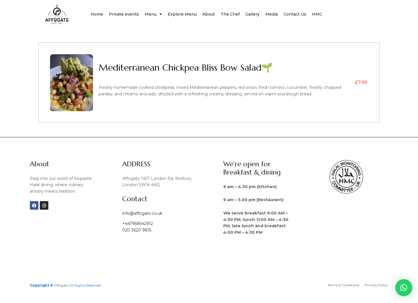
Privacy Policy (376, 285)
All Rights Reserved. (85, 285)
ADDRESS (136, 164)
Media (271, 14)
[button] (403, 287)
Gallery (252, 14)
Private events (124, 14)
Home (97, 14)
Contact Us (295, 14)
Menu (151, 14)
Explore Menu (182, 14)
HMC (317, 14)
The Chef (230, 14)
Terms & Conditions (343, 285)
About (208, 14)
